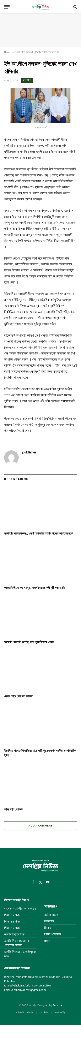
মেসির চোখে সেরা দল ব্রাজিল (18, 696)
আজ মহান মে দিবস (13, 809)
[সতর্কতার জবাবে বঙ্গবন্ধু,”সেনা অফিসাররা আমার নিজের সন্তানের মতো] (40, 507)
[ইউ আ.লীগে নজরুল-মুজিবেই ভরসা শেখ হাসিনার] (40, 105)
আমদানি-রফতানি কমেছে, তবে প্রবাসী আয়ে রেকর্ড (29, 642)
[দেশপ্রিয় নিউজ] (40, 7)
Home (7, 52)
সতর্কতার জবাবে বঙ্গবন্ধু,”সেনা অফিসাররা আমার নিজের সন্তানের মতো (38, 533)
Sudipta (57, 1005)
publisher (29, 452)
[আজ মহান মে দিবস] (40, 783)
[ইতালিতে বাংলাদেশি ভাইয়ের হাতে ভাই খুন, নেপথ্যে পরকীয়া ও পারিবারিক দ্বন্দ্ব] (40, 724)
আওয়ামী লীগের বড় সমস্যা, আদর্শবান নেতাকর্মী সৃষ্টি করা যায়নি (34, 588)
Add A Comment (40, 825)
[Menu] (7, 6)
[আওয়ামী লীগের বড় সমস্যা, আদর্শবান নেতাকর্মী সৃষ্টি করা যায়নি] (40, 561)
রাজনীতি (27, 80)
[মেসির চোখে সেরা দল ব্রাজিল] (40, 670)
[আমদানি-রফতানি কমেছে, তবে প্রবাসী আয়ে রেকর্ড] (40, 616)
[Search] (74, 6)
